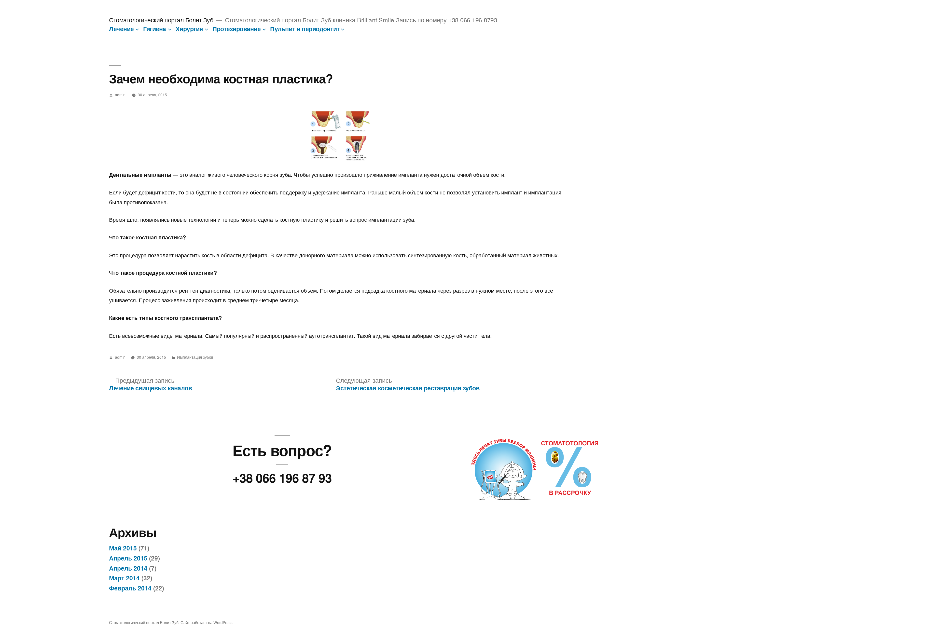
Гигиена (154, 28)
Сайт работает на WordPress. (207, 622)
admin (120, 94)
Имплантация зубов (195, 357)
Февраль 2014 (130, 588)
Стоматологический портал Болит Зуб (161, 19)
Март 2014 (124, 578)
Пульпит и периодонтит (305, 28)
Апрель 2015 (128, 558)
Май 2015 (123, 548)
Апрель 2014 (128, 568)
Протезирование (236, 28)
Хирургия (189, 28)
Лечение (121, 28)
